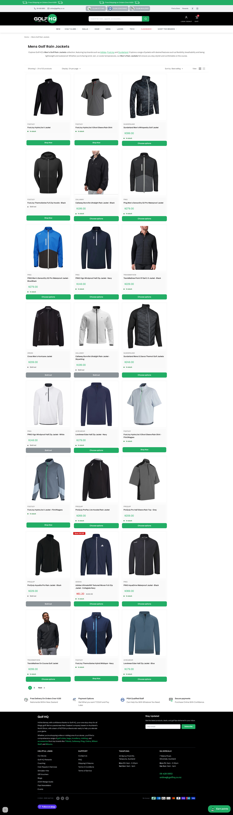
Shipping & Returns (86, 763)
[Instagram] (197, 8)
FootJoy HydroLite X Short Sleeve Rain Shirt (93, 127)
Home (26, 37)
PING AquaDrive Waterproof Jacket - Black (141, 585)
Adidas (103, 52)
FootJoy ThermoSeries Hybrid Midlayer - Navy (94, 663)
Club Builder (142, 8)
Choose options (144, 143)
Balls (85, 29)
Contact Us (82, 756)
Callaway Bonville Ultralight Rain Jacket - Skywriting (92, 357)
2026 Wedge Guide (45, 782)
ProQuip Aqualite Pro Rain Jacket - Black (44, 585)
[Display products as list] (204, 69)
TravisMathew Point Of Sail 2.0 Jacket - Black (142, 278)
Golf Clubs (70, 29)
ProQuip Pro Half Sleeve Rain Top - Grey (140, 510)
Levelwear (80, 431)
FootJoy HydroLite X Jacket (38, 127)
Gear (97, 29)
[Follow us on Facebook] (58, 798)
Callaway (79, 199)
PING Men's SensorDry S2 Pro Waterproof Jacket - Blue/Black (48, 279)
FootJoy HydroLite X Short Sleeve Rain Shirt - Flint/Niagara (142, 436)
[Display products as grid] (200, 69)
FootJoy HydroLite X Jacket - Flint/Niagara (44, 510)
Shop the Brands (166, 29)
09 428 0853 (41, 8)
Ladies (120, 29)
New (58, 29)
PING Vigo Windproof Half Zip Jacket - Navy (93, 278)
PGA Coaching (120, 8)
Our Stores (42, 756)
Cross (30, 353)
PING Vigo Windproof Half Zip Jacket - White (45, 434)
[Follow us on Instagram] (67, 798)
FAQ (80, 760)
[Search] (145, 19)
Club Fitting (98, 8)
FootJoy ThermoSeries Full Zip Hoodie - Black (46, 203)
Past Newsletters (44, 785)
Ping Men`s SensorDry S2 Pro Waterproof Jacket (143, 203)
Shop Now (48, 143)
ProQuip (79, 506)
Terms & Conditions (86, 767)
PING (125, 199)
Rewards (185, 8)
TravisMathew (130, 275)
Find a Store (175, 8)
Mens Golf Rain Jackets (40, 37)
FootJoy (110, 52)
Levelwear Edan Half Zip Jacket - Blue (139, 663)
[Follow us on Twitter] (62, 798)
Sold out (48, 375)
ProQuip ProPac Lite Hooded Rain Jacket (92, 510)
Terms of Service (85, 771)
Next (40, 688)
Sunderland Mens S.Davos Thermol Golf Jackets (144, 356)
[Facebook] (192, 8)
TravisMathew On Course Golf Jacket (42, 663)
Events (40, 789)
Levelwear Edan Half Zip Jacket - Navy (91, 434)
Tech (132, 29)
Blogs (40, 778)
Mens (108, 29)
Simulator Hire (43, 771)
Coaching (41, 763)
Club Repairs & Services (47, 767)
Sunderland (123, 52)
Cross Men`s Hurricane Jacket (39, 356)
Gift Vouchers (43, 774)
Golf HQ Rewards (45, 760)
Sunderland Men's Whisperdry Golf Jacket (141, 127)
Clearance (146, 29)
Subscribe (188, 726)
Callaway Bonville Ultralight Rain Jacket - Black (95, 203)
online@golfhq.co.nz (57, 8)
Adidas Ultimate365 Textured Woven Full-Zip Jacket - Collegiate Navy (94, 586)
